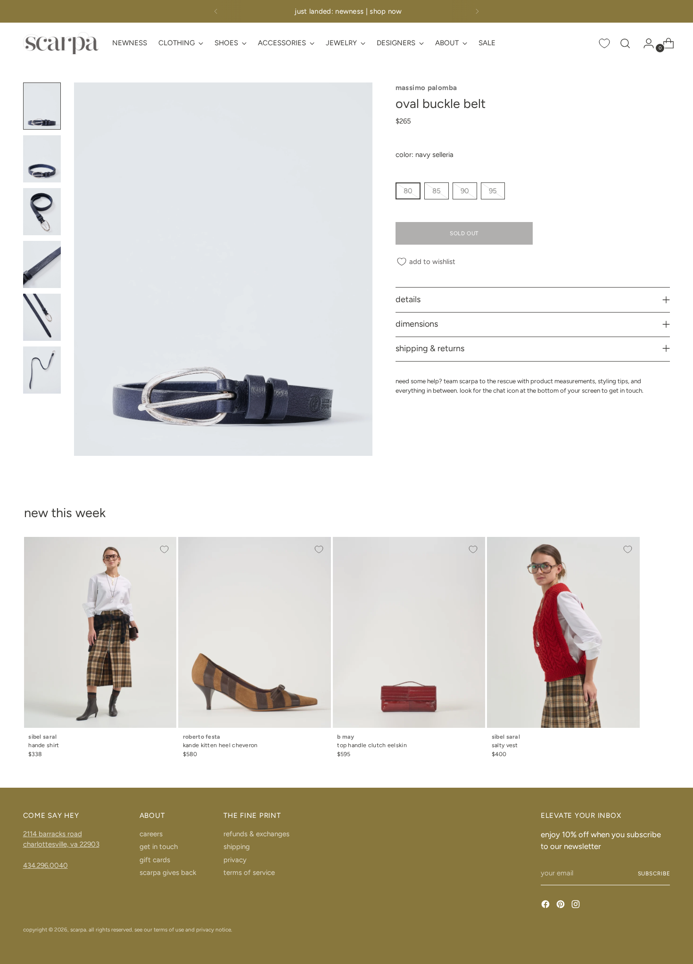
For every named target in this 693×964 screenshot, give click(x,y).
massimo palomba (426, 87)
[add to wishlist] (164, 549)
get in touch (159, 846)
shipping (236, 846)
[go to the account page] (644, 43)
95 (493, 191)
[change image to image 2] (42, 158)
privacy (235, 860)
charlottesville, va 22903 (61, 844)
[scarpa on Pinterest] (561, 905)
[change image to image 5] (42, 317)
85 (436, 191)
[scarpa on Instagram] (576, 905)
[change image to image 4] (42, 264)
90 (465, 191)
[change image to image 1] (42, 106)
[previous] (216, 11)
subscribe (654, 873)
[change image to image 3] (42, 211)
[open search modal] (625, 43)
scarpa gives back (168, 872)
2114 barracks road (52, 834)
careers (151, 834)
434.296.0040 (45, 865)
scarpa (78, 929)
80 (408, 191)
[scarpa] (61, 43)
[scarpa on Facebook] (546, 905)
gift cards (155, 860)
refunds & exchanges (256, 834)
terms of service (249, 872)
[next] (477, 11)
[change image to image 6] (42, 370)
